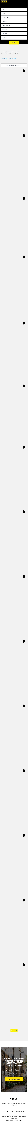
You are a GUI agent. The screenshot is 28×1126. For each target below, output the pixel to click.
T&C (12, 1111)
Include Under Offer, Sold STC (9, 54)
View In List (4, 58)
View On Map (12, 58)
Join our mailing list (14, 1079)
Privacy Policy (20, 1111)
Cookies (5, 1111)
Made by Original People (14, 1120)
